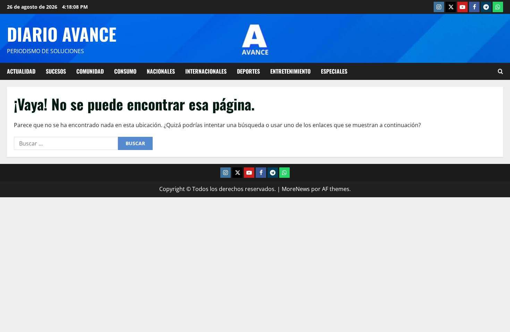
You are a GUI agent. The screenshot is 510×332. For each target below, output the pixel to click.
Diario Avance (61, 34)
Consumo (125, 71)
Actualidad (21, 71)
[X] (450, 7)
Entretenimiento (290, 71)
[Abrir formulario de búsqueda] (500, 71)
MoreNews (296, 189)
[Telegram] (486, 7)
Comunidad (90, 71)
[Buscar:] (66, 143)
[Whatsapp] (498, 7)
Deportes (248, 71)
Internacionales (206, 71)
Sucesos (56, 71)
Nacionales (161, 71)
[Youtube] (462, 7)
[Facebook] (474, 7)
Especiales (334, 71)
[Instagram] (439, 7)
